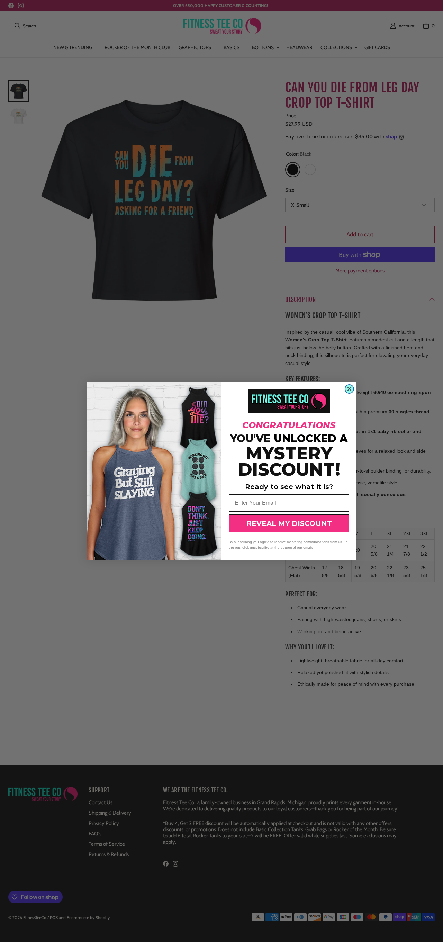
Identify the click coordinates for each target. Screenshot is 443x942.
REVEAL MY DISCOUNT (289, 523)
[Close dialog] (349, 389)
